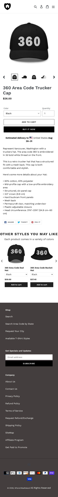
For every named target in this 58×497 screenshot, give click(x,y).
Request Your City (14, 331)
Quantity (46, 108)
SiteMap (9, 432)
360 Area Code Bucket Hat (41, 269)
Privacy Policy (12, 396)
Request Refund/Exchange (19, 418)
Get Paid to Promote (16, 447)
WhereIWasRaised (22, 488)
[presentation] (2, 261)
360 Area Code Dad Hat (14, 269)
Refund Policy (12, 403)
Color (6, 108)
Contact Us (11, 389)
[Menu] (53, 7)
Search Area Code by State (19, 324)
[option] (14, 77)
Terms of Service (14, 411)
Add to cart (16, 285)
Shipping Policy (13, 425)
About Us (10, 381)
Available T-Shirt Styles (17, 338)
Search (9, 316)
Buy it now (29, 129)
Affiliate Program (14, 440)
